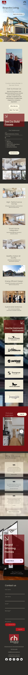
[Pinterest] (17, 659)
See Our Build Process (12, 123)
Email (7, 604)
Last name (8, 596)
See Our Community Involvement (14, 329)
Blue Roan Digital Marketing (14, 656)
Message (8, 611)
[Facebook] (6, 659)
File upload (8, 621)
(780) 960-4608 (14, 649)
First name (8, 589)
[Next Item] (22, 164)
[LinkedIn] (10, 659)
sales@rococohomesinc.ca (14, 652)
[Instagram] (14, 659)
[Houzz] (21, 659)
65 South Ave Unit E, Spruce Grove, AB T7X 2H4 (14, 646)
